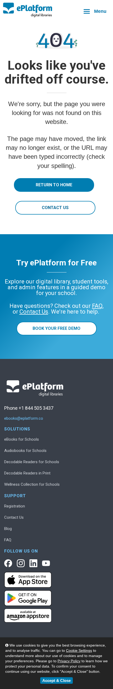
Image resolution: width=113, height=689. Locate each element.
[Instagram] (21, 563)
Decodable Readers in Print (27, 473)
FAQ (7, 540)
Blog (8, 529)
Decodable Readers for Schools (31, 462)
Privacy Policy (69, 661)
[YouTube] (46, 563)
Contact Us (55, 207)
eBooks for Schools (21, 439)
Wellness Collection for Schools (32, 484)
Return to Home (54, 184)
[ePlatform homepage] (56, 10)
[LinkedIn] (33, 563)
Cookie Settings (79, 650)
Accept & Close (56, 680)
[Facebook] (8, 563)
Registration (14, 506)
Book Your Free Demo (56, 328)
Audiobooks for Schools (25, 451)
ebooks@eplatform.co (23, 418)
